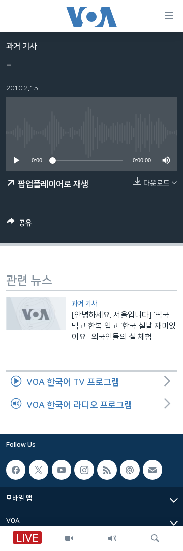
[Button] (19, 225)
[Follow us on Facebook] (15, 469)
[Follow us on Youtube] (61, 469)
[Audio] (112, 538)
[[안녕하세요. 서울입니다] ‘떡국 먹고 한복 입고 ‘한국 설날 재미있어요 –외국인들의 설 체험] (36, 313)
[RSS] (106, 469)
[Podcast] (129, 469)
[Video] (69, 538)
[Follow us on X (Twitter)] (38, 469)
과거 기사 (21, 46)
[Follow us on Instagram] (84, 469)
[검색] (155, 538)
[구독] (152, 469)
